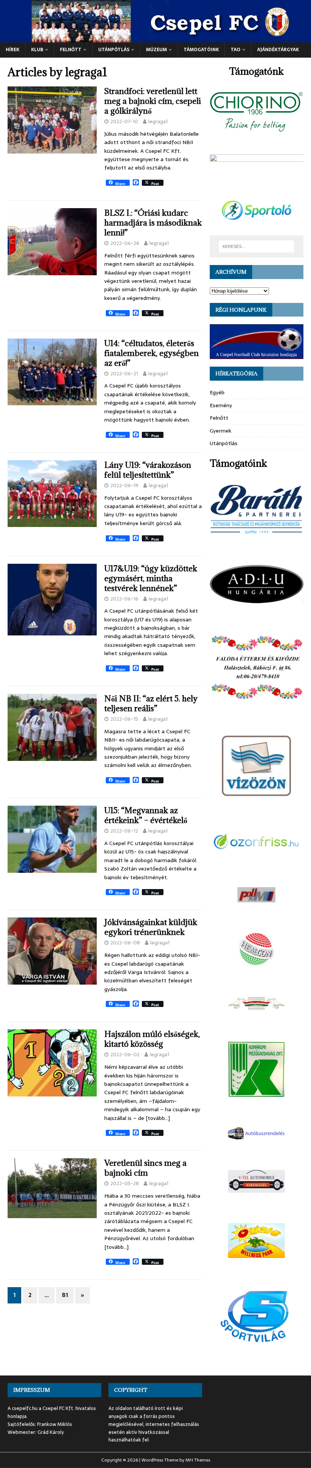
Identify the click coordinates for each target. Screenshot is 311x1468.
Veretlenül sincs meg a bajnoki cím (145, 1168)
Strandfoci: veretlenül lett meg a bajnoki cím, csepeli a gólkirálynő (152, 101)
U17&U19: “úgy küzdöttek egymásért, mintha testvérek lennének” (150, 578)
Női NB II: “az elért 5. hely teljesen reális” (151, 703)
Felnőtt (71, 49)
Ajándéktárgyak (278, 49)
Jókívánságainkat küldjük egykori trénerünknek (150, 927)
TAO (235, 49)
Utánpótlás (223, 443)
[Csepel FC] (155, 38)
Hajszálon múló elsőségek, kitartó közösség (152, 1039)
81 (65, 1295)
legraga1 (158, 121)
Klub (37, 49)
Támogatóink (201, 49)
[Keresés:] (256, 246)
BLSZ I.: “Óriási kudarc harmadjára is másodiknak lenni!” (153, 223)
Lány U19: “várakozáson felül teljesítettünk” (147, 470)
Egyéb (217, 392)
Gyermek (220, 431)
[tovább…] (158, 1118)
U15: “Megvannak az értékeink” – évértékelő (145, 815)
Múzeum (156, 49)
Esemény (221, 405)
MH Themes (197, 1460)
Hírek (12, 49)
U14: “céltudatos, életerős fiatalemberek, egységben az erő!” (151, 353)
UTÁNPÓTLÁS (113, 49)
